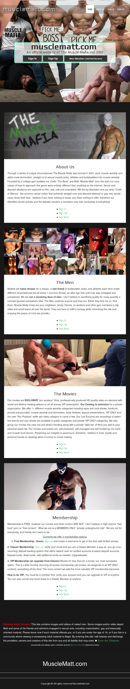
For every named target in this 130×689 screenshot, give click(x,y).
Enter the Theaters (108, 640)
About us (100, 9)
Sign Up (120, 9)
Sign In (111, 9)
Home (90, 9)
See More (64, 217)
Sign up (49, 541)
